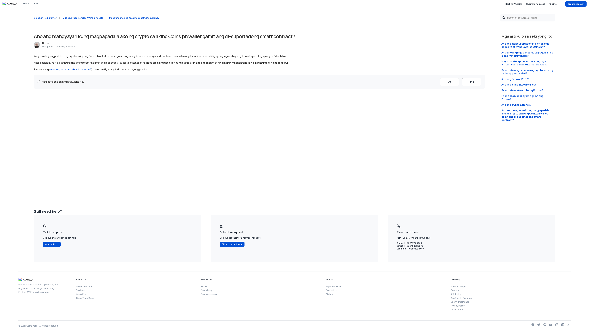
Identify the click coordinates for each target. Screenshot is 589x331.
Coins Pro (81, 294)
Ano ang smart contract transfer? (70, 69)
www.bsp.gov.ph (41, 292)
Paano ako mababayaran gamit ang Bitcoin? (522, 97)
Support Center (31, 3)
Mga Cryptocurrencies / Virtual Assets (83, 17)
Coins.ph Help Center (45, 17)
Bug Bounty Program (461, 298)
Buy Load (80, 290)
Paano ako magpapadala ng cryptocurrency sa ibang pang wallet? (527, 72)
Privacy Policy (458, 305)
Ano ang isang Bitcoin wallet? (518, 84)
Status (329, 294)
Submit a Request (535, 3)
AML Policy (456, 294)
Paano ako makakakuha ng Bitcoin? (522, 90)
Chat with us (51, 244)
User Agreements (460, 301)
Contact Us (331, 290)
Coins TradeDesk (85, 298)
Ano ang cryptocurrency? (516, 105)
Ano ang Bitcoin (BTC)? (515, 79)
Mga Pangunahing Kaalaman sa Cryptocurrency (134, 17)
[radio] (449, 81)
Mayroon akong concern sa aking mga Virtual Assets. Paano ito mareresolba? (524, 63)
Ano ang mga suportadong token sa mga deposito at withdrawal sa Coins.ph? (525, 45)
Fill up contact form (232, 244)
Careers (455, 290)
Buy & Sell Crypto (84, 286)
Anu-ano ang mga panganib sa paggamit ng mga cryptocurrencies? (527, 54)
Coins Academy (209, 294)
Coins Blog (206, 290)
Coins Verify (457, 309)
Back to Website (513, 3)
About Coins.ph (458, 286)
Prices (204, 286)
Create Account (576, 3)
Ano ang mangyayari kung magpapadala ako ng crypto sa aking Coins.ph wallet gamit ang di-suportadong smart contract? (525, 115)
